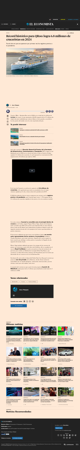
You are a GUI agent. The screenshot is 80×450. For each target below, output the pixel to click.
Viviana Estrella (10, 384)
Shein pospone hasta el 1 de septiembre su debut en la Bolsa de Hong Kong (31, 380)
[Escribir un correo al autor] (13, 295)
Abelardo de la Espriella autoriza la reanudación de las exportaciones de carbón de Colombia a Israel (48, 339)
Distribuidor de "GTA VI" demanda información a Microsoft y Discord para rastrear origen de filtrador (31, 339)
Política (7, 357)
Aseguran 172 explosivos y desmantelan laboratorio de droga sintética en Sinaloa (65, 400)
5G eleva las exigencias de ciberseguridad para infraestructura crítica (29, 360)
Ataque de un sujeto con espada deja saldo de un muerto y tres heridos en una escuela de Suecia (31, 400)
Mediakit (9, 426)
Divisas (67, 28)
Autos (59, 357)
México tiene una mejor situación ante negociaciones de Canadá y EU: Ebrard (49, 360)
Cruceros (23, 281)
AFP (25, 343)
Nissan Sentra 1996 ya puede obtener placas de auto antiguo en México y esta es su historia (65, 360)
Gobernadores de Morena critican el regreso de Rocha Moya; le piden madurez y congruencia (14, 360)
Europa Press (26, 384)
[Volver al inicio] (25, 421)
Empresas (25, 357)
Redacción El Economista (62, 343)
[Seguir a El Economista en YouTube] (67, 435)
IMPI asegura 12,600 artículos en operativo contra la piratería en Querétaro (13, 380)
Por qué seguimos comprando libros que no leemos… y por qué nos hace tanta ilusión (48, 400)
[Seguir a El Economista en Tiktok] (69, 437)
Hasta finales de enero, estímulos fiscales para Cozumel (32, 136)
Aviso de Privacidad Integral (24, 428)
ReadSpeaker (43, 112)
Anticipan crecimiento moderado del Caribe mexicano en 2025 (34, 130)
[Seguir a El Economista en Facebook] (58, 435)
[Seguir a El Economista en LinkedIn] (64, 435)
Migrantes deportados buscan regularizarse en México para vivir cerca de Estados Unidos (65, 380)
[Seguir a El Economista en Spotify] (69, 435)
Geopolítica (25, 336)
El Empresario (19, 424)
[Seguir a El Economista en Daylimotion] (75, 435)
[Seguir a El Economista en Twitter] (61, 435)
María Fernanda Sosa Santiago (63, 404)
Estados (21, 128)
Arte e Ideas (43, 397)
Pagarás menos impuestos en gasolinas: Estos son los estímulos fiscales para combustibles (65, 339)
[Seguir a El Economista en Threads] (67, 437)
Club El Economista (27, 424)
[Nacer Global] (5, 434)
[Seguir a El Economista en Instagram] (72, 435)
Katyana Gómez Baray (11, 343)
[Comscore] (69, 445)
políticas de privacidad (67, 430)
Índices (62, 28)
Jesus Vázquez (15, 105)
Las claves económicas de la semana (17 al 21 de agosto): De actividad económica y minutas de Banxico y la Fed (14, 340)
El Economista (13, 424)
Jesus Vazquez (23, 290)
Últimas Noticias (15, 28)
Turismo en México (32, 281)
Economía (8, 336)
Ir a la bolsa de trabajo (17, 438)
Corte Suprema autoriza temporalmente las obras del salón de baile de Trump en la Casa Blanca (48, 380)
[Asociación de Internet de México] (77, 445)
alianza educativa (50, 28)
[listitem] (8, 111)
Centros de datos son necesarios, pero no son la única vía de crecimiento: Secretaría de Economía (13, 401)
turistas (13, 117)
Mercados (25, 377)
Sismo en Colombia (30, 28)
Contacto (33, 428)
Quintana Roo (15, 281)
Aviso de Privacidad (12, 428)
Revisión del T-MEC (40, 28)
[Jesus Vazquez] (7, 105)
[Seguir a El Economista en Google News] (64, 437)
